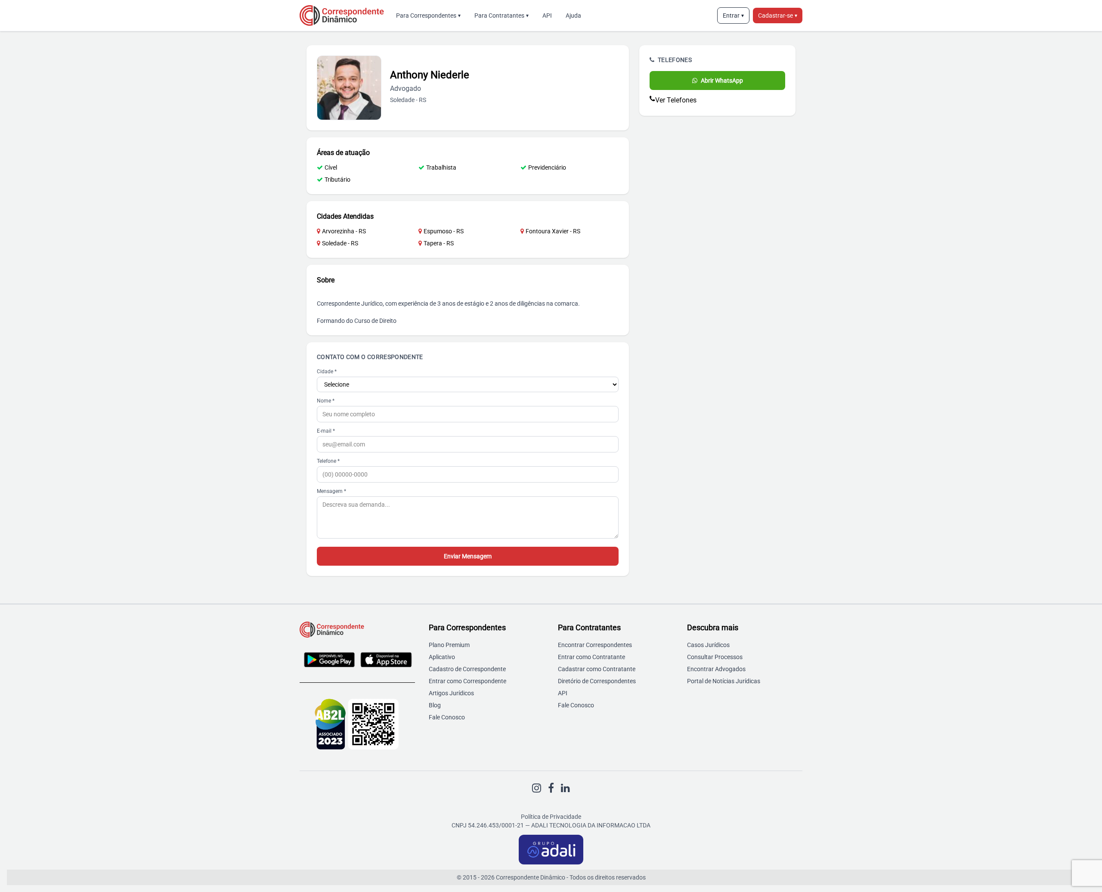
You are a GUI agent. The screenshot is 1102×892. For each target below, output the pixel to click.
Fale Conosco (447, 717)
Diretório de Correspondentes (597, 681)
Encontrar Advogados (716, 669)
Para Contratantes (501, 15)
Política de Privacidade (551, 816)
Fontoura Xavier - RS (553, 231)
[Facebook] (551, 788)
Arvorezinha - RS (344, 231)
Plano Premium (449, 644)
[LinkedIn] (565, 788)
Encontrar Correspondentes (595, 644)
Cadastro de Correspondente (467, 669)
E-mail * (326, 431)
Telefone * (328, 461)
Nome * (325, 401)
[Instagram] (536, 788)
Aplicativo (442, 657)
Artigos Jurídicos (451, 693)
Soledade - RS (340, 243)
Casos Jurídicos (708, 644)
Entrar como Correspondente (467, 681)
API (547, 15)
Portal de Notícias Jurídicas (723, 681)
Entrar (733, 15)
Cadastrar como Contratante (596, 669)
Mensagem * (331, 491)
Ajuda (573, 15)
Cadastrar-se (777, 15)
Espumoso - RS (444, 231)
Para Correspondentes (428, 15)
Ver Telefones (675, 100)
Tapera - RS (439, 243)
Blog (435, 705)
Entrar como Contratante (591, 657)
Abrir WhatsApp (722, 80)
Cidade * (327, 372)
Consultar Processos (715, 657)
